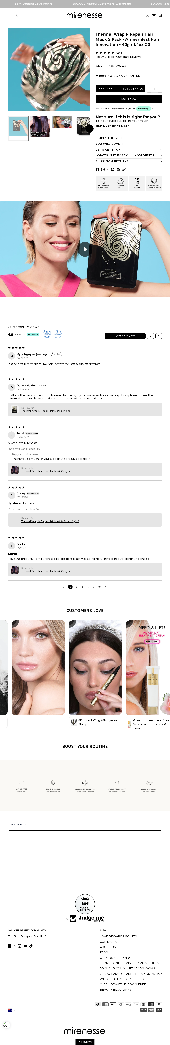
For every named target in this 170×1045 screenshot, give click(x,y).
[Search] (16, 15)
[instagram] (19, 946)
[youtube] (25, 946)
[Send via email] (118, 169)
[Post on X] (107, 169)
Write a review (125, 336)
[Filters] (150, 336)
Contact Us (109, 941)
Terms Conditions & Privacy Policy (130, 963)
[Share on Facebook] (97, 169)
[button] (124, 169)
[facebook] (9, 946)
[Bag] (160, 15)
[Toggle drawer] (10, 15)
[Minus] (149, 89)
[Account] (147, 15)
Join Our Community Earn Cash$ (127, 968)
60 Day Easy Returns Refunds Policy (131, 973)
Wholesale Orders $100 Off (124, 979)
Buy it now (128, 98)
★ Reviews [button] (85, 1041)
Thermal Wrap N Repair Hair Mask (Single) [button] (45, 410)
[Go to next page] (106, 587)
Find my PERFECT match (114, 126)
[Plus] (160, 89)
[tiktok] (31, 945)
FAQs (104, 952)
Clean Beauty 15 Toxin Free (123, 984)
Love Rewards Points (118, 936)
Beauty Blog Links (115, 989)
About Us (108, 947)
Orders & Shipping (116, 957)
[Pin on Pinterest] (112, 169)
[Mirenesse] (85, 15)
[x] (14, 946)
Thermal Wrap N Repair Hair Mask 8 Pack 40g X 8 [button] (50, 521)
